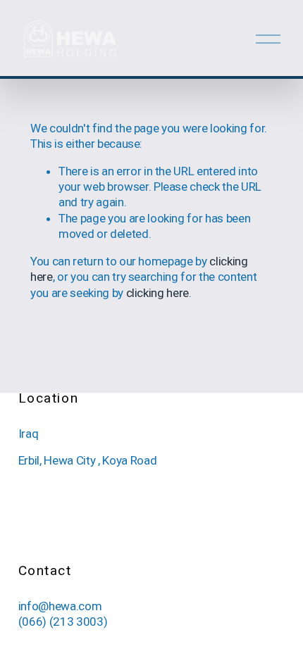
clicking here (158, 293)
